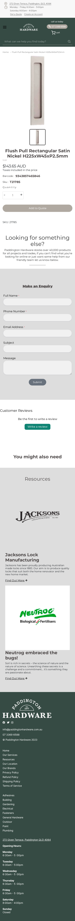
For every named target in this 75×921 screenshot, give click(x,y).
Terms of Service (12, 785)
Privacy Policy (11, 772)
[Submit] (69, 41)
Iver (5, 160)
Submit (37, 382)
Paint (5, 826)
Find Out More (15, 580)
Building (7, 799)
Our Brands (9, 768)
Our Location (10, 763)
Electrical (8, 808)
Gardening (8, 804)
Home (6, 52)
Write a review (37, 426)
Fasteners (8, 812)
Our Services (10, 754)
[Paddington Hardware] (29, 27)
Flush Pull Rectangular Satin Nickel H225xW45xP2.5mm (38, 52)
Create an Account (33, 14)
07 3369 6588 (59, 26)
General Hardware (13, 817)
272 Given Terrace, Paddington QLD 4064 (27, 839)
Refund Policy (10, 776)
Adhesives (8, 795)
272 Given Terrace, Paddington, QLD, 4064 (30, 3)
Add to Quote (37, 208)
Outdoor (7, 821)
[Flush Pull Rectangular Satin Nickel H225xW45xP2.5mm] (37, 90)
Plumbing (8, 830)
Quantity (10, 187)
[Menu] (8, 27)
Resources (8, 759)
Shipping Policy (11, 781)
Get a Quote (16, 14)
